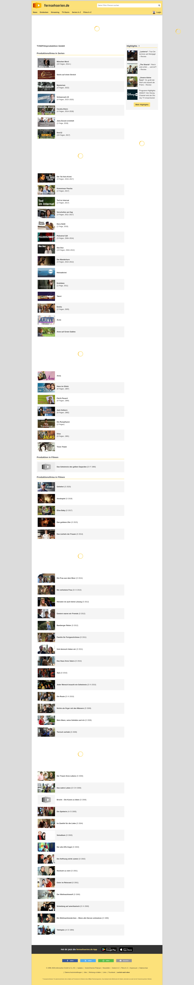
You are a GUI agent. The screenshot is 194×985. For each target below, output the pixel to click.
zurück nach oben (123, 972)
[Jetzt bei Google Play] (109, 949)
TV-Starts (65, 12)
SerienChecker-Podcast (93, 968)
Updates (80, 968)
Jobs (85, 972)
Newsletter (106, 968)
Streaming (55, 12)
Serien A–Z (76, 12)
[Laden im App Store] (126, 949)
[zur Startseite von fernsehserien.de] (37, 5)
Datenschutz (143, 968)
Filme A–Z (87, 12)
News (35, 12)
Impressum (133, 968)
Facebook (111, 972)
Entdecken (44, 12)
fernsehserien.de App (86, 949)
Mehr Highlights (141, 105)
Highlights (132, 46)
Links (105, 972)
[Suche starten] (159, 5)
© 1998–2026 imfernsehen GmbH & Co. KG (60, 968)
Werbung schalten (95, 972)
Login (159, 12)
